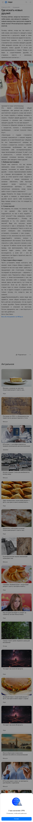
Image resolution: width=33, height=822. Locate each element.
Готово (16, 819)
